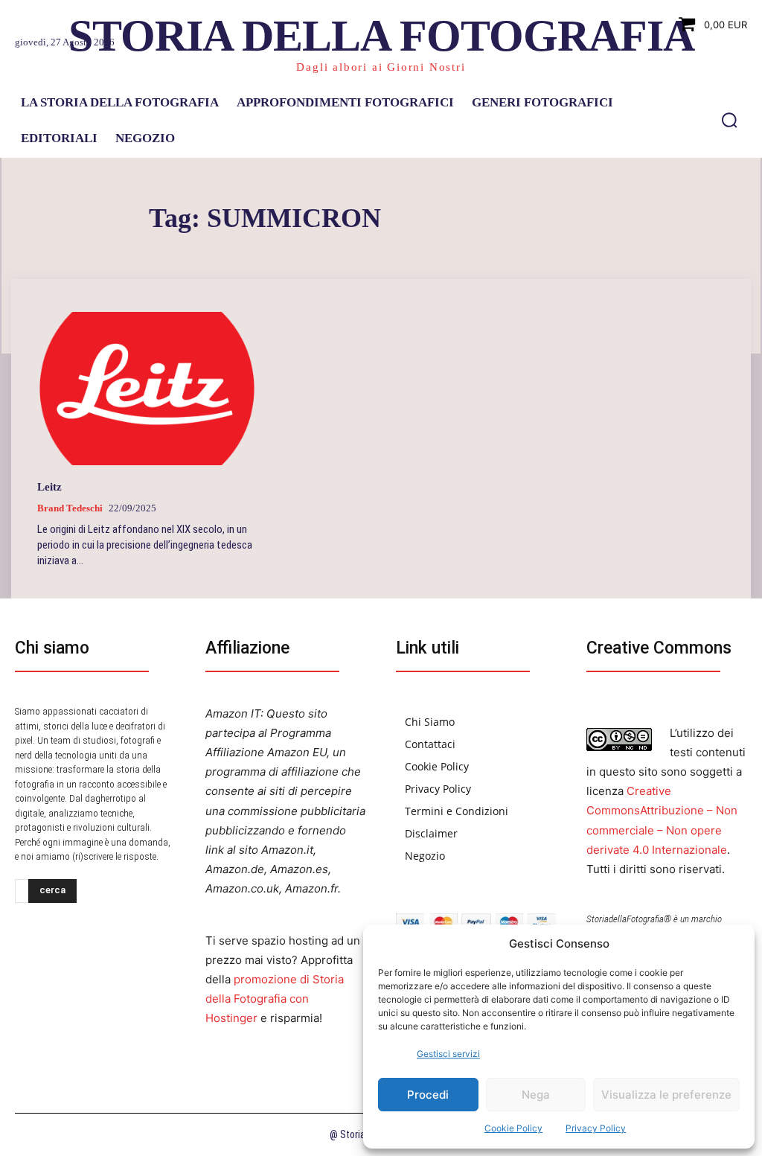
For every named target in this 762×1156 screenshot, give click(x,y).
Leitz (49, 487)
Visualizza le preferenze (666, 1095)
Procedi (428, 1095)
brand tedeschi (70, 508)
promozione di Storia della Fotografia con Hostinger (274, 998)
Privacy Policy (596, 1128)
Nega (536, 1095)
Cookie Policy (513, 1128)
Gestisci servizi (448, 1053)
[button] (729, 120)
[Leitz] (147, 388)
